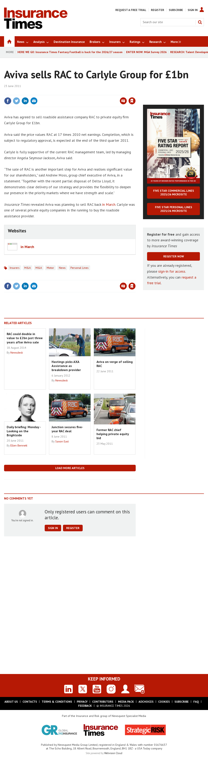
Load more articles (69, 468)
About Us (11, 701)
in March (108, 204)
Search (200, 22)
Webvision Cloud (113, 753)
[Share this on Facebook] (7, 101)
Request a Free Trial (130, 10)
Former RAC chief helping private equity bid (112, 434)
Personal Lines (79, 268)
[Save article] (132, 101)
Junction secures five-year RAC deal (67, 429)
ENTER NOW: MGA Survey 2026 (146, 52)
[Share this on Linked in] (25, 101)
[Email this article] (34, 101)
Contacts (30, 701)
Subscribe (176, 10)
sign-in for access (171, 271)
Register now (173, 256)
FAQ (196, 701)
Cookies (164, 701)
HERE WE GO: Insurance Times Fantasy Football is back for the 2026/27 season (69, 52)
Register (157, 10)
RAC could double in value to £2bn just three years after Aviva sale (25, 338)
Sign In (193, 10)
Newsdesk (16, 352)
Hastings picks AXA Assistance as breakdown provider (66, 366)
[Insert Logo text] (35, 28)
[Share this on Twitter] (16, 101)
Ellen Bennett (18, 445)
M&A (27, 268)
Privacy (82, 701)
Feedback (85, 706)
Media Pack (126, 701)
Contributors (102, 701)
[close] (135, 92)
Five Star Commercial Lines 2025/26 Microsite (173, 192)
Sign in (84, 92)
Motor (50, 268)
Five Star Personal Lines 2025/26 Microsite (173, 209)
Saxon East (62, 441)
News (62, 268)
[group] (174, 41)
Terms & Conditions (57, 701)
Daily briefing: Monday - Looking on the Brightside (24, 431)
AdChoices (146, 701)
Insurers (15, 268)
